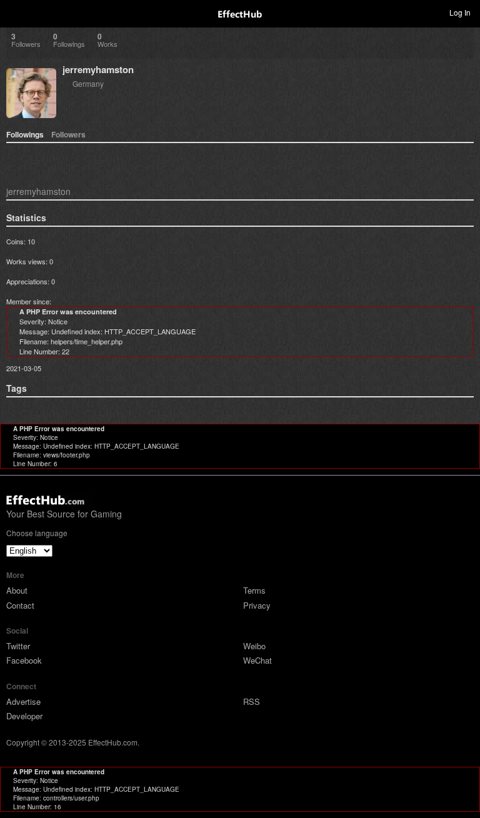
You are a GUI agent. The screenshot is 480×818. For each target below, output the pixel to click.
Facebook (24, 660)
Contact (20, 605)
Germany (88, 83)
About (17, 590)
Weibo (254, 646)
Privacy (257, 605)
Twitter (18, 646)
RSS (251, 701)
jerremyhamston (98, 69)
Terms (254, 590)
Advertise (23, 701)
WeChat (257, 660)
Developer (24, 716)
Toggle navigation (15, 12)
